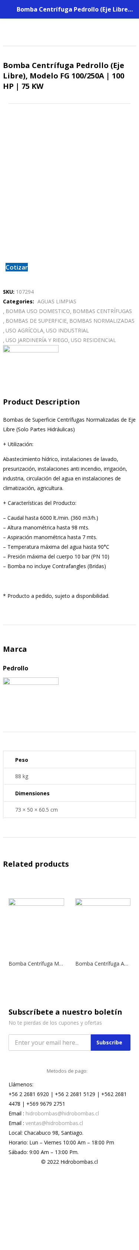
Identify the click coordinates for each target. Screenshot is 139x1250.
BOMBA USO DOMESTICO (38, 311)
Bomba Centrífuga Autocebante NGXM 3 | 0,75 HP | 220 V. (103, 963)
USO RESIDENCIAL (93, 340)
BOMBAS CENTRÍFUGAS (102, 311)
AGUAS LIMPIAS (56, 301)
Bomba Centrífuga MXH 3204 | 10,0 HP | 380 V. (36, 963)
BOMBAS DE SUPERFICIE (36, 320)
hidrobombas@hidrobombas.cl (62, 1113)
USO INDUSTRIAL (67, 330)
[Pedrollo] (31, 350)
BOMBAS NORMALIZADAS (102, 320)
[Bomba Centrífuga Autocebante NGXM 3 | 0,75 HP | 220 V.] (103, 903)
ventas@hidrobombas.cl (54, 1123)
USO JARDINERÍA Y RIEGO (37, 340)
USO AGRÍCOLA (24, 330)
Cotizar (17, 267)
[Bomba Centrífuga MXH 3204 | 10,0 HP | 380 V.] (36, 903)
